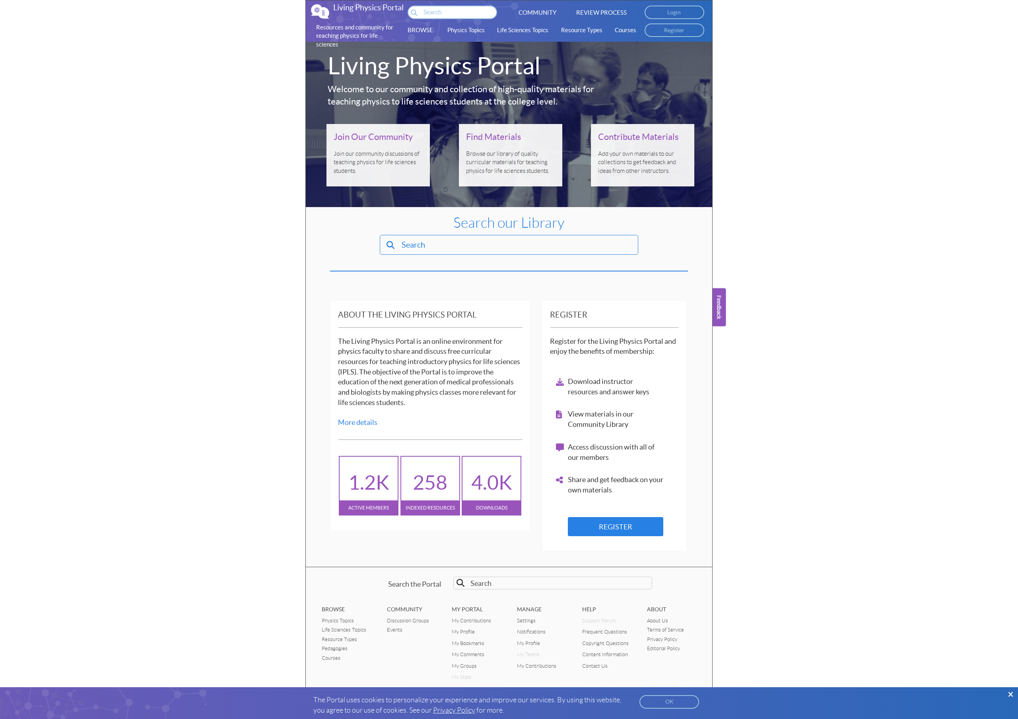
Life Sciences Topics (522, 30)
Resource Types (581, 30)
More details (357, 422)
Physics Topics (466, 30)
